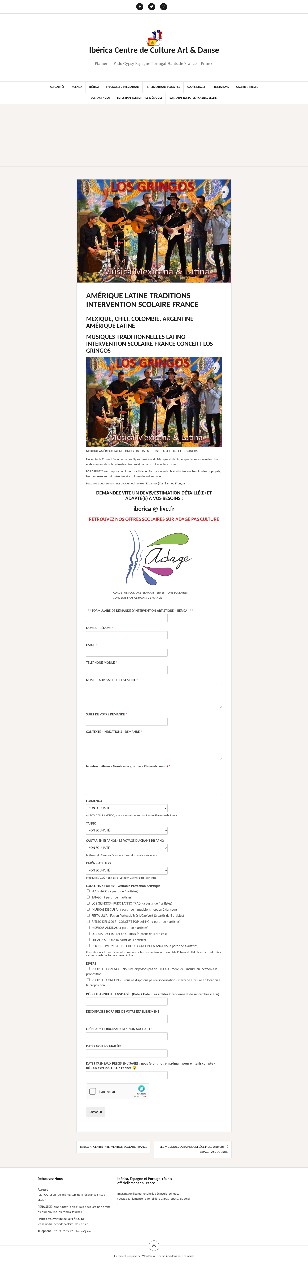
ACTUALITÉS (57, 87)
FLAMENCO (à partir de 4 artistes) (115, 891)
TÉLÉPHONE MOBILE (101, 663)
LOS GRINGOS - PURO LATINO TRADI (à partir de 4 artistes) (132, 903)
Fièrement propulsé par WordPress (134, 1256)
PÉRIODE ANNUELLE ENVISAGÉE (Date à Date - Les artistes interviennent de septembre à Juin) (152, 994)
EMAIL (92, 645)
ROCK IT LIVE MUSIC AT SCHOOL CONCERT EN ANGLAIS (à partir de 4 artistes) (145, 946)
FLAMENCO (94, 801)
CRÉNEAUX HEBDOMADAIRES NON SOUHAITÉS (119, 1029)
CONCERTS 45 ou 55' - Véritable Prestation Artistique (123, 886)
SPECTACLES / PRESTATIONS (122, 87)
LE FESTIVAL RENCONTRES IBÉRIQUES (139, 97)
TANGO (91, 823)
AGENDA (77, 87)
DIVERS (91, 964)
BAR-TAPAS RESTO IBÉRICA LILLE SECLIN (193, 97)
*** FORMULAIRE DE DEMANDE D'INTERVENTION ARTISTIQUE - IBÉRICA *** (139, 611)
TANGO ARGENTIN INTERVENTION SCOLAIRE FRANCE (113, 1147)
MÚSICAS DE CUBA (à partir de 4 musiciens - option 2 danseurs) (135, 909)
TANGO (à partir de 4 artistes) (112, 897)
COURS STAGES (196, 87)
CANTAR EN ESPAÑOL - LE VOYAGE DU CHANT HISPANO (125, 841)
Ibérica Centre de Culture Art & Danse (154, 50)
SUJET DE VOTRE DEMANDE (106, 714)
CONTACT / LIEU (100, 97)
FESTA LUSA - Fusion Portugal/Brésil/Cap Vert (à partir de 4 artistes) (138, 916)
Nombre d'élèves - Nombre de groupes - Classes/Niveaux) (128, 766)
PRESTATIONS (221, 87)
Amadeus (171, 1256)
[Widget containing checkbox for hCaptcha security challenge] (117, 1091)
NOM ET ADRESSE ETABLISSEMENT (112, 680)
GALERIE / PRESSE (247, 87)
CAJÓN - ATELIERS (98, 863)
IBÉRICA (94, 87)
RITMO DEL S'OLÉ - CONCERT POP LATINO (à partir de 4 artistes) (136, 922)
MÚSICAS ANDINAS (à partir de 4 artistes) (120, 928)
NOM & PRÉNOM (99, 628)
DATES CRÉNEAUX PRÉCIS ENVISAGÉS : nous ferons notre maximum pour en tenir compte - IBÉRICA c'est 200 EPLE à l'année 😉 (150, 1066)
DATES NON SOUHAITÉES (104, 1046)
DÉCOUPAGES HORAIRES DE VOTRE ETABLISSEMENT (122, 1011)
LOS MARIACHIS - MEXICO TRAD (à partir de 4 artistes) (129, 934)
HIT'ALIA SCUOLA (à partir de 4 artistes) (119, 940)
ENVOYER (95, 1112)
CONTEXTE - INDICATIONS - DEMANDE (114, 732)
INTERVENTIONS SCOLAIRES (163, 87)
